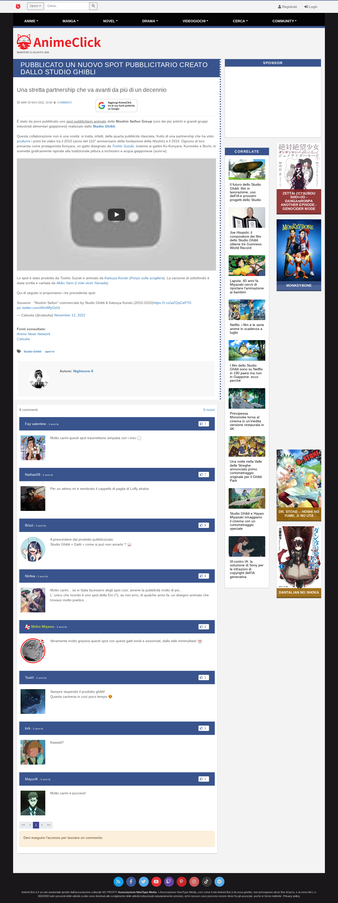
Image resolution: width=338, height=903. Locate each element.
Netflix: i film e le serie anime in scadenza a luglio (247, 328)
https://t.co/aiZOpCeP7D (172, 303)
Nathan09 (32, 475)
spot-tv (49, 351)
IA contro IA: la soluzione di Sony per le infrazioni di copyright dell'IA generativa (247, 569)
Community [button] (283, 21)
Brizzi (29, 525)
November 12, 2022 (69, 315)
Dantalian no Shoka (299, 592)
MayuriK (31, 779)
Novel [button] (109, 21)
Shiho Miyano (42, 626)
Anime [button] (29, 21)
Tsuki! (29, 677)
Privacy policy (291, 896)
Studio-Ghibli (33, 351)
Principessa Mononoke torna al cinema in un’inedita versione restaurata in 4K (247, 421)
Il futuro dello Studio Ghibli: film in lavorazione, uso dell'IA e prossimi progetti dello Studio (245, 192)
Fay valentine (35, 424)
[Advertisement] (221, 44)
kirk (27, 728)
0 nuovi (209, 410)
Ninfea (30, 576)
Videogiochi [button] (194, 21)
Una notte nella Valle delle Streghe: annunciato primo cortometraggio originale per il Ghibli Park (246, 470)
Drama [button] (148, 21)
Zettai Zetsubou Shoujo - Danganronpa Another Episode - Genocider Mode (299, 201)
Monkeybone (299, 285)
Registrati (289, 7)
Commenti (64, 102)
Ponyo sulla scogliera (147, 278)
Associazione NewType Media (137, 892)
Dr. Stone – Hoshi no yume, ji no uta (299, 513)
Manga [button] (69, 21)
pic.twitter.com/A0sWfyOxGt (38, 308)
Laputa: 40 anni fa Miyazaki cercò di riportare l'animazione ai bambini (247, 286)
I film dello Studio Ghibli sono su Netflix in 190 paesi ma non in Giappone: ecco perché (246, 373)
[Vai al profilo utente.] (39, 378)
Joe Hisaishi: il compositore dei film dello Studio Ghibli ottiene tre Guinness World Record (246, 240)
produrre (23, 141)
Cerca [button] (239, 21)
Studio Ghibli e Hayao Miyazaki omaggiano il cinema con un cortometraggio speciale (247, 521)
